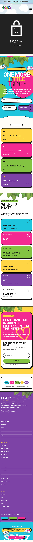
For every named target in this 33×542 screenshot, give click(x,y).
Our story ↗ (5, 411)
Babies (2, 427)
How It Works (4, 470)
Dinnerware (4, 424)
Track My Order (5, 478)
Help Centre (4, 467)
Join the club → (16, 360)
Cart (2, 503)
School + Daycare (5, 433)
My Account (4, 500)
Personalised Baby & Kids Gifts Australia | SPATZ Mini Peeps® (11, 8)
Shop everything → (9, 107)
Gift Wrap (3, 436)
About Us (3, 494)
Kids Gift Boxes (4, 448)
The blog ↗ (13, 411)
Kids (2, 430)
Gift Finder (3, 445)
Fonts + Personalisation (6, 473)
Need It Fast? (4, 454)
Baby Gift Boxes (5, 451)
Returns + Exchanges (6, 481)
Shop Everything (5, 421)
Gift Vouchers (4, 457)
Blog (2, 497)
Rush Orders (4, 476)
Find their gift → (24, 107)
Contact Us (3, 484)
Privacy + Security (5, 506)
